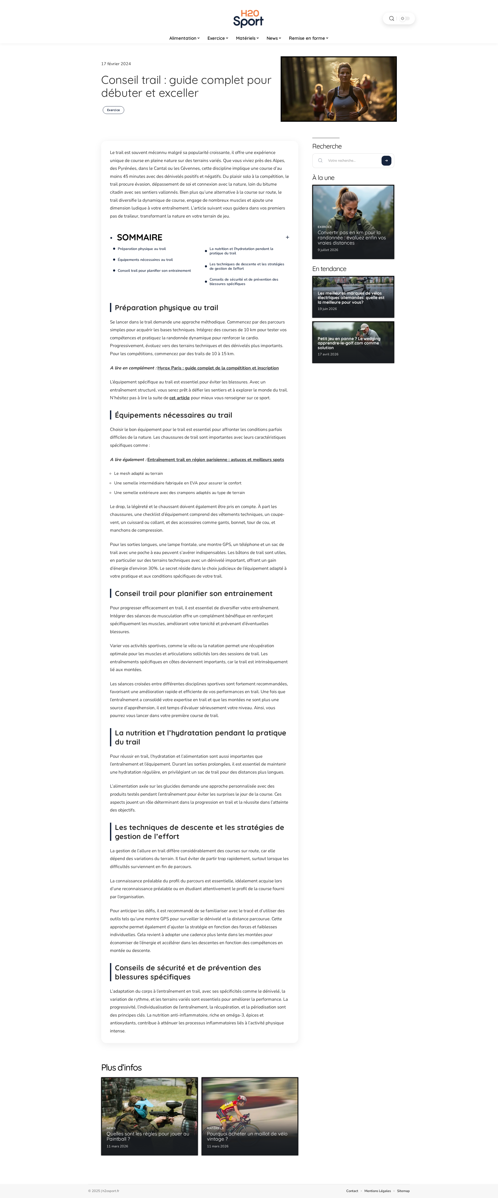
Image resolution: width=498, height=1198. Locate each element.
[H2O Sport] (249, 18)
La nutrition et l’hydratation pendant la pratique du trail (241, 251)
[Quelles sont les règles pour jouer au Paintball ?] (149, 1116)
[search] (391, 19)
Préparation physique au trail (142, 248)
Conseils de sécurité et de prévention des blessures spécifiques (244, 281)
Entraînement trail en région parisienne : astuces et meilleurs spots (215, 460)
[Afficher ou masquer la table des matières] (225, 237)
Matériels (215, 1128)
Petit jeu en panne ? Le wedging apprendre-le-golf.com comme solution (349, 343)
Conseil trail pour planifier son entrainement (154, 270)
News (111, 1128)
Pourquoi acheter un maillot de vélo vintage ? (247, 1136)
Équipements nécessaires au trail (145, 259)
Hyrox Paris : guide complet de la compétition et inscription (218, 368)
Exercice (113, 110)
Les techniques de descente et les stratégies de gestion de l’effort (247, 266)
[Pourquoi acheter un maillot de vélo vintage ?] (250, 1116)
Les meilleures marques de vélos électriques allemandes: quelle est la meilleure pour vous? (351, 297)
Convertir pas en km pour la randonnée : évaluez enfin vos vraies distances (352, 237)
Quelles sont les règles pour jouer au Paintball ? (148, 1136)
